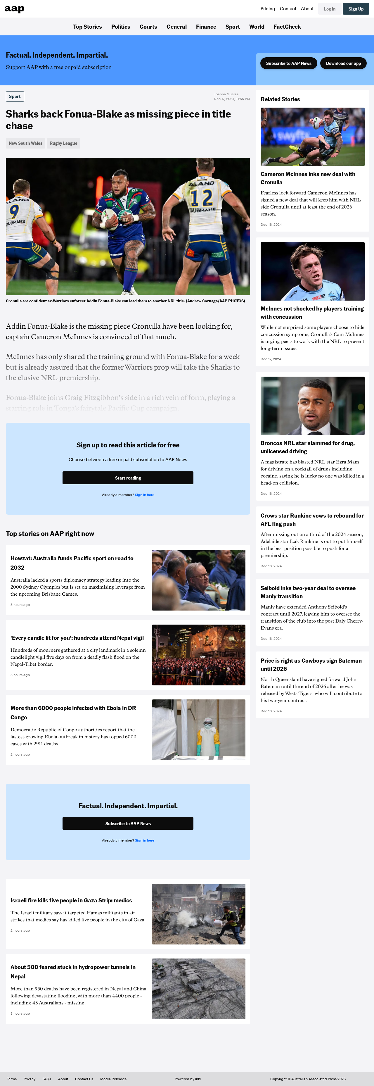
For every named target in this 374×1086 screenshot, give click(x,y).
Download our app (343, 63)
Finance (206, 26)
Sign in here (144, 495)
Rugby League (63, 143)
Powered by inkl (188, 1079)
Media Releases (113, 1079)
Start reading (128, 478)
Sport (233, 26)
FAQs (46, 1079)
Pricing (268, 8)
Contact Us (84, 1079)
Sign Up (356, 9)
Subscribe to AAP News (288, 63)
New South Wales (25, 143)
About (307, 8)
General (177, 26)
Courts (148, 26)
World (256, 26)
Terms (12, 1079)
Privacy (29, 1079)
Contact (288, 8)
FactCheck (287, 26)
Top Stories (87, 26)
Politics (120, 26)
